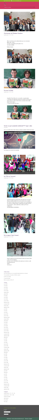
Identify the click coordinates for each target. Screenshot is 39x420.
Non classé (5, 401)
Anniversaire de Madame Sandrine (13, 33)
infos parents (6, 127)
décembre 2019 (6, 332)
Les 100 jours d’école (7, 276)
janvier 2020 (6, 330)
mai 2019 (5, 340)
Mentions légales (28, 418)
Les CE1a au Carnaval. (9, 176)
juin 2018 (5, 354)
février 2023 (6, 290)
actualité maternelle (7, 396)
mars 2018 (5, 359)
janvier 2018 (6, 362)
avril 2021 (5, 312)
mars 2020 (6, 327)
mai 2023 (5, 285)
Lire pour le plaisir (8, 90)
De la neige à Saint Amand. (11, 235)
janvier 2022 (6, 300)
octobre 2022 (6, 292)
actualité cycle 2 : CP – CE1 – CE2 (9, 393)
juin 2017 (5, 374)
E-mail (5, 409)
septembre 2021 (6, 307)
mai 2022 (5, 295)
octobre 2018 (6, 349)
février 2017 (6, 380)
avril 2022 (6, 297)
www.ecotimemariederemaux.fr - (18, 418)
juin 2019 (5, 339)
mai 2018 (5, 355)
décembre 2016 (6, 384)
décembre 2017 (6, 364)
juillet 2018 (5, 352)
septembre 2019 (6, 335)
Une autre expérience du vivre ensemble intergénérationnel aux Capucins (16, 273)
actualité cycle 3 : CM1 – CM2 (9, 394)
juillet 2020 (6, 320)
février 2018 (6, 360)
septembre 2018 (6, 350)
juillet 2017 (5, 372)
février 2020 (6, 329)
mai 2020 (6, 324)
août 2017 (5, 370)
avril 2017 (5, 377)
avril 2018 (5, 357)
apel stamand (6, 398)
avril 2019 (5, 342)
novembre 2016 (6, 385)
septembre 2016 (6, 389)
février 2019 (6, 344)
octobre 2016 (6, 387)
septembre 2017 (6, 369)
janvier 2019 (6, 345)
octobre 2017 (6, 367)
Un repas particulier (7, 278)
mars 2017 (5, 379)
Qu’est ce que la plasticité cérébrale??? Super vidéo (18, 125)
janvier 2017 (6, 382)
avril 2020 (6, 325)
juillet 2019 (6, 337)
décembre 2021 (6, 302)
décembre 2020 (7, 317)
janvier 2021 (6, 315)
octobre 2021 (6, 305)
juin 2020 (6, 322)
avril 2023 (6, 287)
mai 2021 (5, 310)
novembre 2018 (6, 347)
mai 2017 (5, 375)
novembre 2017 (6, 365)
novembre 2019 (6, 334)
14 (23, 195)
